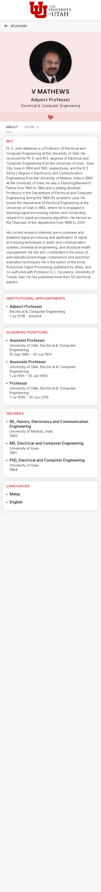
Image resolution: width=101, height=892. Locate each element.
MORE (30, 127)
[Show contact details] (50, 116)
